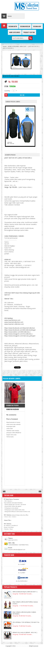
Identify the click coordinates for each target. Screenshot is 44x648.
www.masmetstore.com (12, 320)
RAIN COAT (23, 46)
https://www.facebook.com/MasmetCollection (19, 328)
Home (4, 46)
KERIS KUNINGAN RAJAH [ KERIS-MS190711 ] (25, 592)
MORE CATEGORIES (13, 46)
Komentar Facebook (12, 409)
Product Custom (29, 32)
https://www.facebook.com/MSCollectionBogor (20, 330)
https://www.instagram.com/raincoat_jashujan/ (19, 336)
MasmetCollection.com (22, 646)
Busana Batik (13, 26)
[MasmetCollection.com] (26, 6)
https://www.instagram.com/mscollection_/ (18, 334)
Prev (4, 491)
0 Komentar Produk (12, 405)
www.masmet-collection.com (14, 324)
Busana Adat (37, 26)
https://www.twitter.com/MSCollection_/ (17, 332)
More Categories (14, 32)
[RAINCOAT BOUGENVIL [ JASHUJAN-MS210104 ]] (14, 393)
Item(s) (10, 16)
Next (40, 491)
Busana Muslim (25, 26)
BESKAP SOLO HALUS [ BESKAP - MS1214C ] (25, 632)
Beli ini (22, 95)
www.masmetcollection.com (13, 322)
